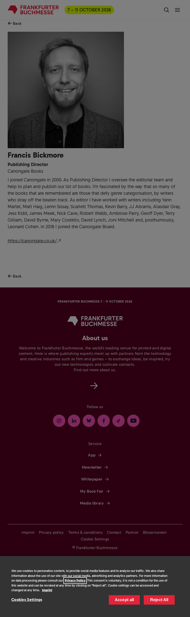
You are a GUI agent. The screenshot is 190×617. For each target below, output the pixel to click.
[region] (95, 586)
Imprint (47, 590)
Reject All (159, 600)
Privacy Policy (75, 580)
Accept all (124, 600)
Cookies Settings (26, 599)
